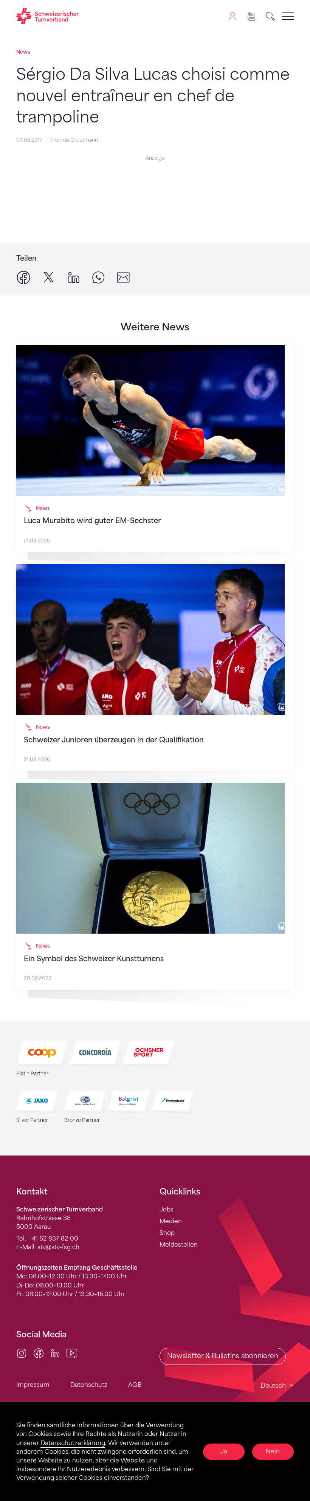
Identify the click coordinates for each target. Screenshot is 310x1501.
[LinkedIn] (55, 1352)
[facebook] (23, 276)
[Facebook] (38, 1352)
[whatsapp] (98, 276)
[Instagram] (21, 1352)
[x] (48, 276)
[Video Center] (72, 1352)
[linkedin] (74, 276)
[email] (123, 276)
